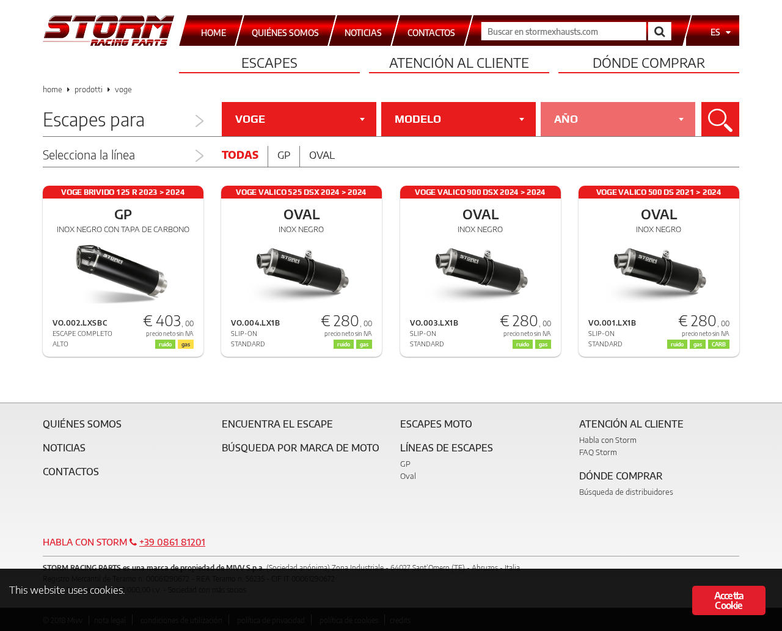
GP (405, 464)
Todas (240, 154)
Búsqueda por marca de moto (300, 448)
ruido (343, 344)
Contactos (71, 471)
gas (364, 344)
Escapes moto (436, 424)
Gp (283, 154)
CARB (719, 344)
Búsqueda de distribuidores (626, 492)
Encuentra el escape (277, 424)
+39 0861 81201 (172, 541)
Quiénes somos (82, 424)
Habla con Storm (608, 440)
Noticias (64, 448)
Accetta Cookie (729, 600)
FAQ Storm (598, 452)
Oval (322, 154)
